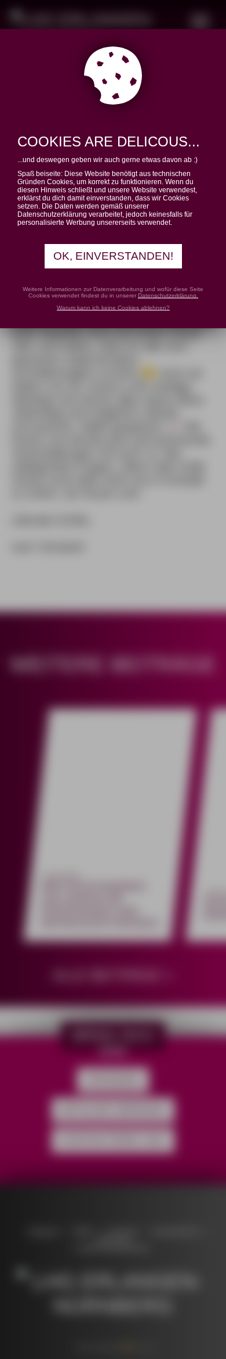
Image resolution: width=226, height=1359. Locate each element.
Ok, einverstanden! (113, 256)
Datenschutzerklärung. (168, 295)
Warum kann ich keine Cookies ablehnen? (113, 307)
